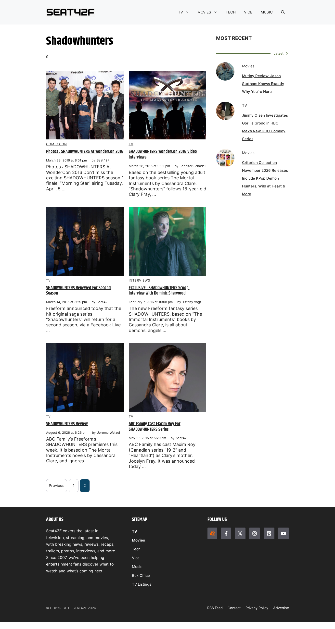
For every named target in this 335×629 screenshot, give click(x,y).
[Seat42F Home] (212, 533)
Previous (56, 485)
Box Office (141, 575)
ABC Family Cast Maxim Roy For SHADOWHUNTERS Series (154, 426)
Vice (136, 557)
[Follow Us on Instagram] (254, 533)
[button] (283, 12)
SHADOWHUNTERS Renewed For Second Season (78, 290)
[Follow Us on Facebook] (226, 533)
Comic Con (56, 144)
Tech (136, 549)
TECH (231, 12)
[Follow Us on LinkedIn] (269, 533)
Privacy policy (256, 608)
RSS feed (215, 608)
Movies (138, 540)
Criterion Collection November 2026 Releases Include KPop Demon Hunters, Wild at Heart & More (265, 178)
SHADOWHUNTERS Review (67, 423)
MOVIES (204, 12)
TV (180, 12)
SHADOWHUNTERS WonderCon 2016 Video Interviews (163, 154)
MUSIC (267, 12)
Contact (234, 608)
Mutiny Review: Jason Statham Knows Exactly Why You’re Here (263, 84)
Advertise (281, 608)
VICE (248, 12)
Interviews (139, 280)
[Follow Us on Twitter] (240, 533)
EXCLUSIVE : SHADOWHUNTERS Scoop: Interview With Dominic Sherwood (159, 290)
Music (137, 566)
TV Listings (141, 584)
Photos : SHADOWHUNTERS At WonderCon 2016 (84, 151)
